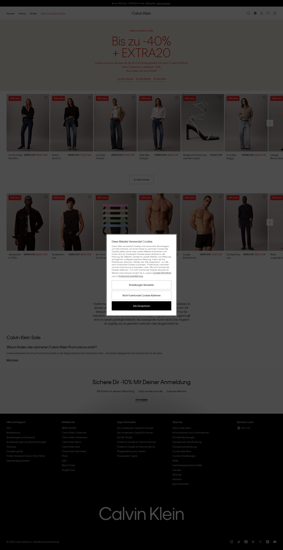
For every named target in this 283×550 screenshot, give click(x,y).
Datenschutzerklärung (131, 276)
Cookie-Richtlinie (162, 272)
